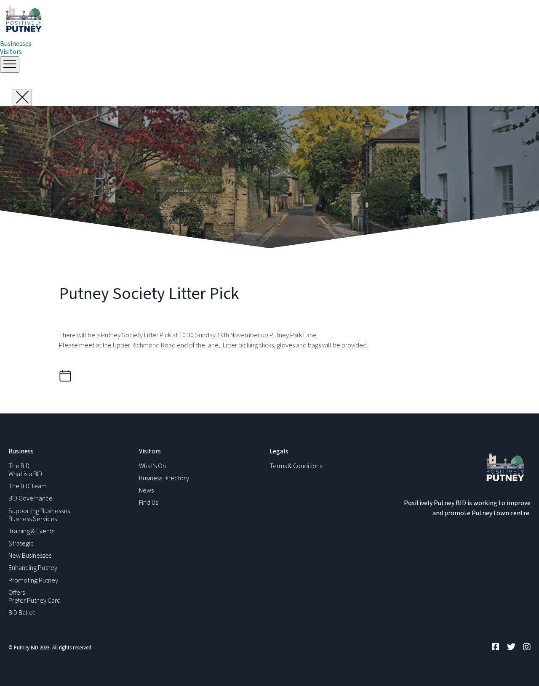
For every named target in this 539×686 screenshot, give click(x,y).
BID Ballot (21, 612)
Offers (16, 592)
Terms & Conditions (296, 466)
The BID (18, 466)
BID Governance (30, 498)
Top (519, 666)
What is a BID (25, 474)
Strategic (21, 543)
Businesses (16, 43)
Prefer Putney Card (34, 600)
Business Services (32, 519)
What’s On (152, 466)
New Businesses (29, 555)
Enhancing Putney (32, 567)
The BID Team (27, 486)
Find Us (148, 502)
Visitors (11, 51)
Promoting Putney (33, 580)
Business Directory (164, 478)
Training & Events (31, 531)
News (146, 490)
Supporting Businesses (39, 511)
